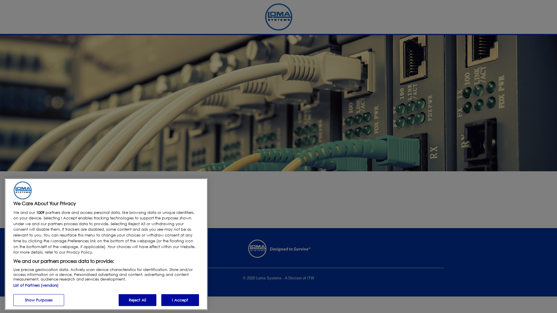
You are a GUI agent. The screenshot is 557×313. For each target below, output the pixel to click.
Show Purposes (39, 299)
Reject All (137, 299)
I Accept (180, 299)
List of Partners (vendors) (36, 285)
